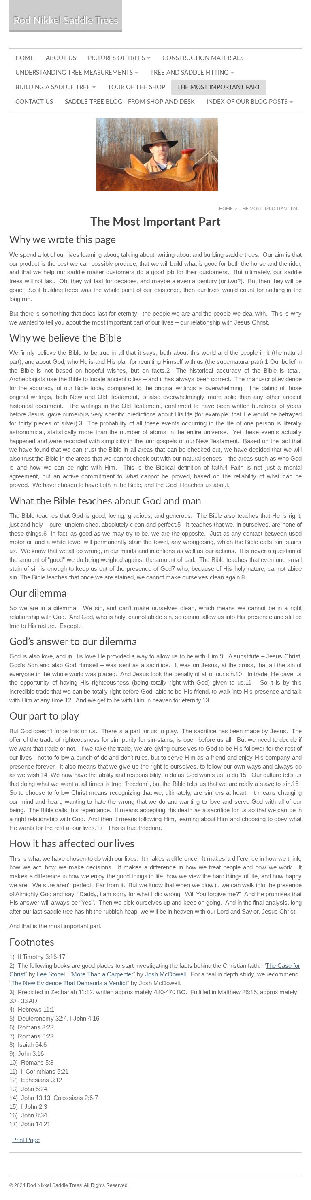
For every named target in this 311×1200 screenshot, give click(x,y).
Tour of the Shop (136, 87)
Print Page (26, 1140)
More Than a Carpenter (102, 974)
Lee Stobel (51, 974)
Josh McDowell (165, 974)
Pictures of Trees (116, 58)
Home (24, 58)
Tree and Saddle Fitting (189, 73)
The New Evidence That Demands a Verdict (69, 983)
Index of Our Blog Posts (247, 102)
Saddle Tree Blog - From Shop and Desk (130, 102)
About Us (61, 58)
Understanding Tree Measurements (74, 73)
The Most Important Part (218, 87)
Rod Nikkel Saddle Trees (65, 21)
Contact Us (34, 102)
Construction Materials (202, 58)
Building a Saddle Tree (52, 87)
